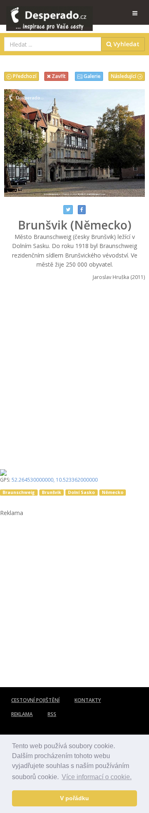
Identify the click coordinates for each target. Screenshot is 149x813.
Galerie (91, 76)
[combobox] (52, 44)
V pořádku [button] (74, 798)
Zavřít (58, 76)
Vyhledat (125, 44)
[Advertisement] (74, 372)
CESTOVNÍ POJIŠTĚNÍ (35, 700)
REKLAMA (22, 714)
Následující (124, 76)
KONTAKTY (87, 700)
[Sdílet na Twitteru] (68, 209)
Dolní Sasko (81, 492)
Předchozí (24, 76)
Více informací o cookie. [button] (97, 776)
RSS (52, 714)
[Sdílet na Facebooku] (82, 209)
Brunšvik (51, 492)
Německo (112, 492)
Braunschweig (18, 492)
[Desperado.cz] (49, 13)
